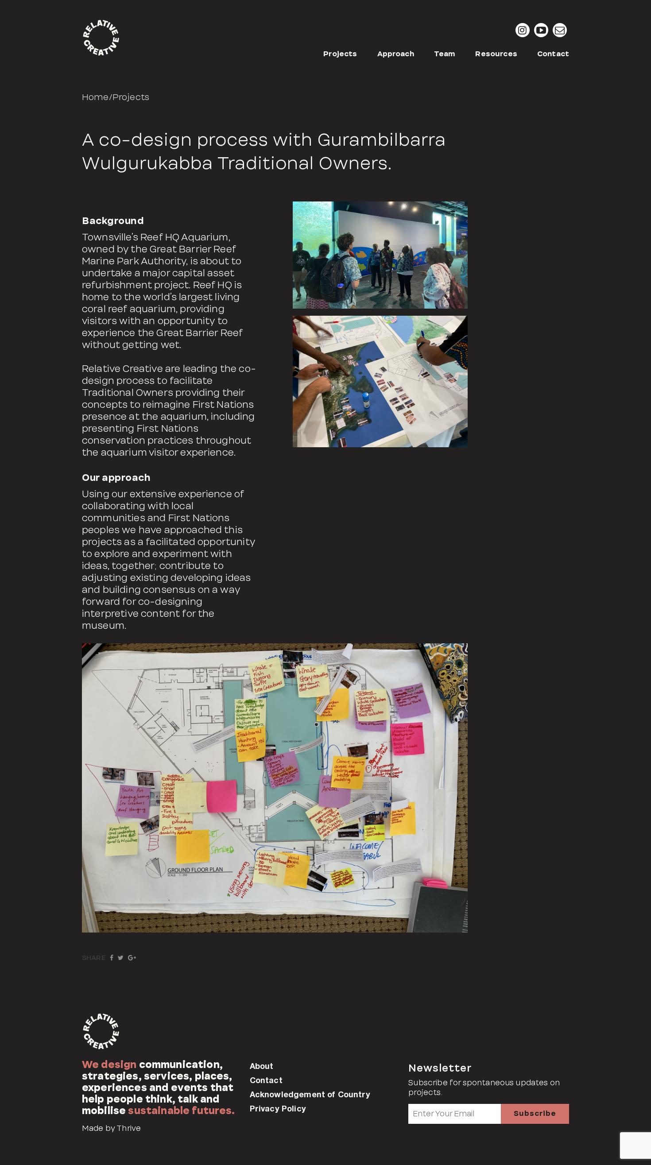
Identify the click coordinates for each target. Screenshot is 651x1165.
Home (95, 97)
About (262, 1066)
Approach (395, 53)
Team (445, 53)
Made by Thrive (111, 1128)
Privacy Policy (278, 1108)
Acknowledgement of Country (310, 1094)
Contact (553, 53)
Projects (340, 53)
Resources (496, 53)
